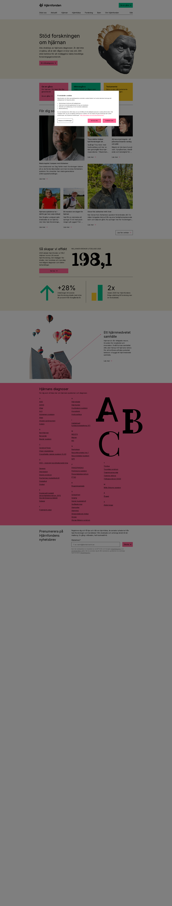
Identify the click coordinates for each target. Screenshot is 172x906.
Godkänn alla (109, 120)
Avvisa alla (94, 120)
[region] (86, 108)
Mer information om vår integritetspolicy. (92, 115)
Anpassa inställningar (65, 120)
